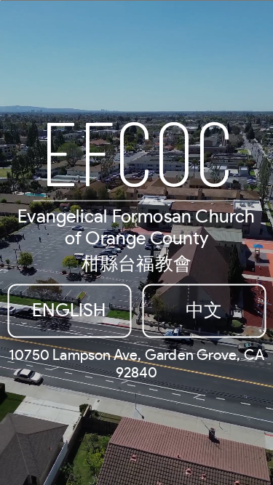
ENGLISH (69, 310)
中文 (204, 310)
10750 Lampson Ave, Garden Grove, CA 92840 (136, 364)
